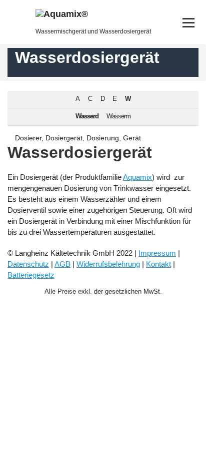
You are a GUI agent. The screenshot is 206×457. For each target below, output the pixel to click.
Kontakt (158, 264)
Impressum (157, 253)
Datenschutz (28, 264)
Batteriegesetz (31, 275)
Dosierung (102, 138)
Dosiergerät (64, 138)
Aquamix (137, 177)
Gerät (132, 138)
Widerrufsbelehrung (108, 264)
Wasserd (87, 116)
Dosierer (28, 138)
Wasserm (118, 116)
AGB (62, 264)
